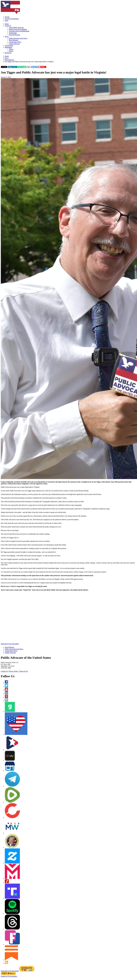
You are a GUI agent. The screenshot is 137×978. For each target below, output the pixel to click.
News (7, 36)
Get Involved (9, 45)
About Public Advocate (16, 27)
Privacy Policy (13, 671)
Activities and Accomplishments (19, 31)
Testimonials (13, 33)
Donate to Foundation (12, 19)
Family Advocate (14, 44)
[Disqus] (68, 617)
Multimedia (8, 47)
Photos (11, 51)
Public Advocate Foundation (18, 29)
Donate (7, 17)
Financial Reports (14, 35)
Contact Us (4, 671)
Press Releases (13, 40)
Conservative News (15, 42)
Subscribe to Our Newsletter (10, 644)
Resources (8, 53)
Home (7, 24)
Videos (11, 49)
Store (6, 20)
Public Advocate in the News (18, 38)
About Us (8, 26)
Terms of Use (23, 671)
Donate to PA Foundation (9, 976)
